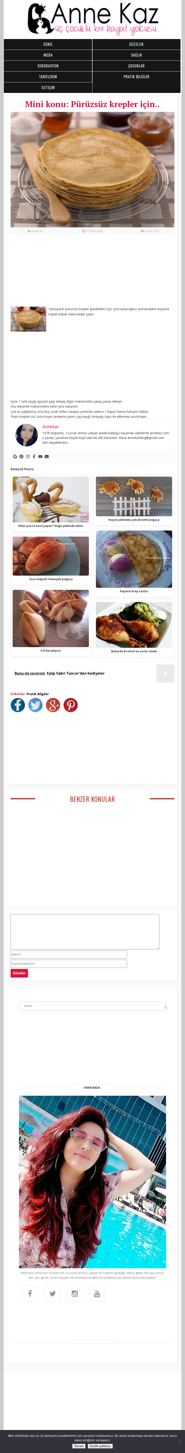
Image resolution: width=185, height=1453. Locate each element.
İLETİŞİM (48, 87)
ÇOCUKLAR (136, 66)
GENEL (48, 44)
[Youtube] (40, 456)
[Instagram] (28, 456)
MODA (48, 55)
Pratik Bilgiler (38, 694)
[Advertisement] (92, 273)
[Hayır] (179, 1441)
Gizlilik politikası (100, 1446)
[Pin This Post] (71, 710)
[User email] (47, 456)
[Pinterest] (21, 456)
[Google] (15, 456)
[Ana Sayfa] (92, 35)
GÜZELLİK (136, 44)
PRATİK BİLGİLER (137, 76)
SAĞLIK (136, 55)
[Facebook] (34, 456)
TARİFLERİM (48, 76)
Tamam (79, 1446)
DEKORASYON (48, 66)
